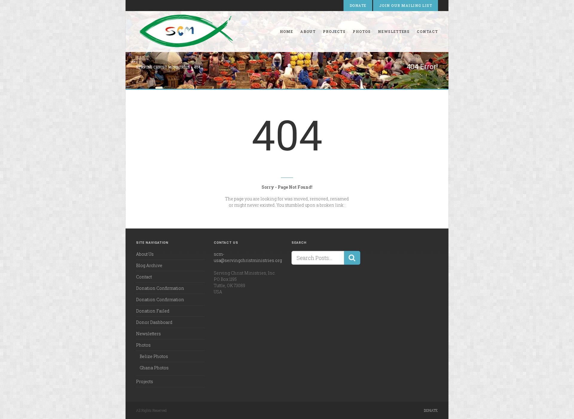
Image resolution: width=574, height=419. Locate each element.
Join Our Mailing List (405, 5)
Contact (427, 31)
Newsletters (394, 31)
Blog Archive (149, 265)
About (308, 31)
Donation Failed (153, 311)
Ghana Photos (154, 368)
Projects (334, 31)
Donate (357, 5)
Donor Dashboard (154, 322)
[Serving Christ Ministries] (187, 31)
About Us (145, 254)
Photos (362, 31)
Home (286, 31)
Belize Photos (154, 356)
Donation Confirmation (160, 288)
